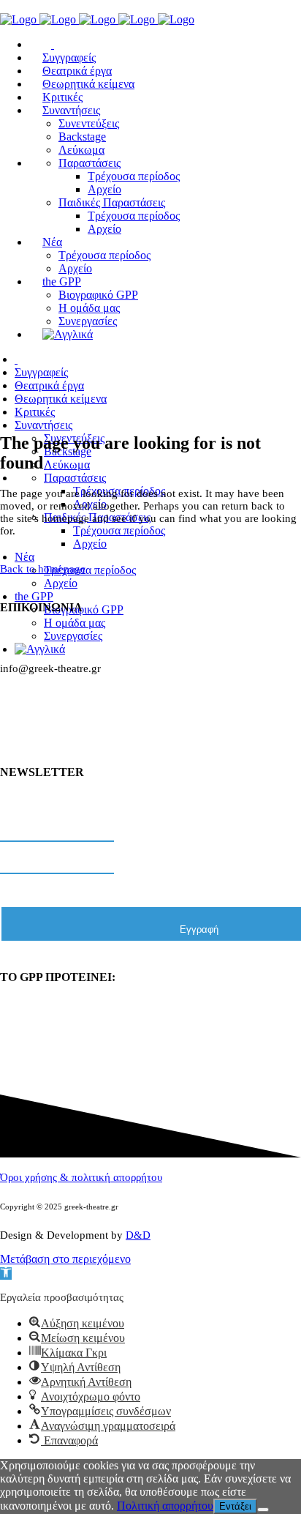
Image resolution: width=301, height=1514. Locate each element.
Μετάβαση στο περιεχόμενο (65, 1259)
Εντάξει (235, 1506)
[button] (6, 1273)
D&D (138, 1235)
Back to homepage (42, 569)
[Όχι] (263, 1509)
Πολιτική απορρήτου (165, 1505)
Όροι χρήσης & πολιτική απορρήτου (81, 1177)
